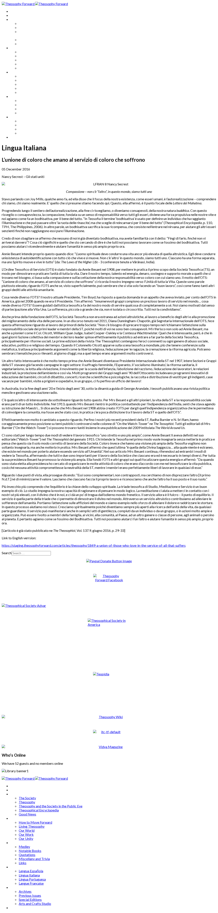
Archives (16, 117)
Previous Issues (30, 125)
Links (22, 92)
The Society (27, 23)
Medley (24, 76)
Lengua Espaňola (31, 100)
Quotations (27, 84)
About (15, 15)
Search (6, 553)
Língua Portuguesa (32, 109)
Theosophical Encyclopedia (39, 40)
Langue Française (31, 113)
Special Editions (30, 129)
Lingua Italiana (29, 105)
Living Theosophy (31, 56)
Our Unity (26, 68)
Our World (26, 60)
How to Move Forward (35, 52)
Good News (27, 44)
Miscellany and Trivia (34, 88)
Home (14, 11)
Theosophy (27, 27)
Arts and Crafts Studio (35, 133)
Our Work (26, 64)
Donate (15, 137)
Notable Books (30, 80)
